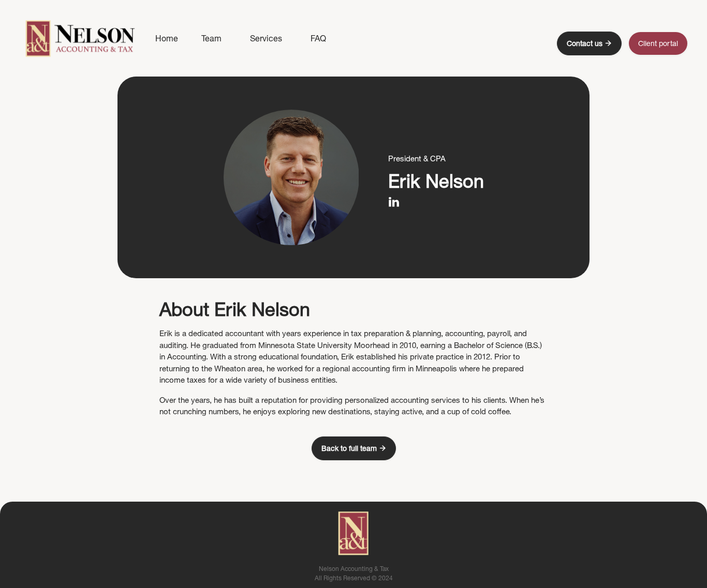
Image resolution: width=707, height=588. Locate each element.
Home (166, 38)
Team (211, 38)
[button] (266, 38)
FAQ (318, 38)
